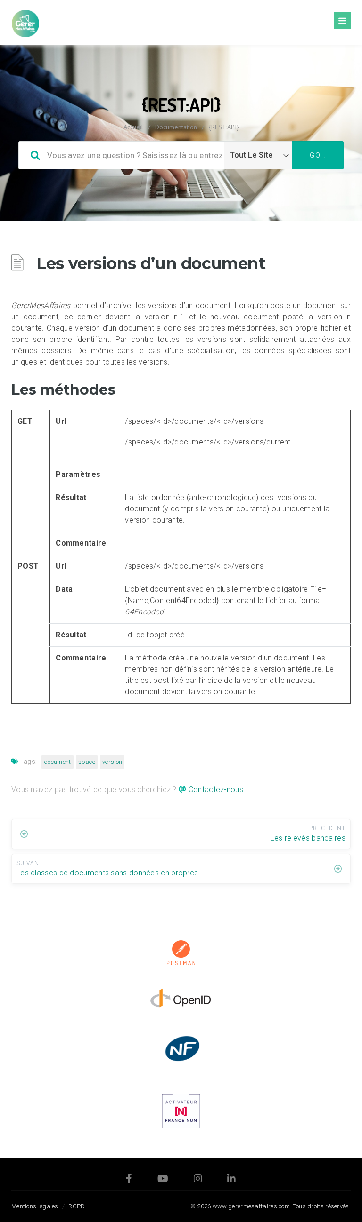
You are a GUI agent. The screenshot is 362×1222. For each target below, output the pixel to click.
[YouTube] (163, 1179)
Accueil (133, 127)
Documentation (176, 127)
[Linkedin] (231, 1179)
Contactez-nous (216, 789)
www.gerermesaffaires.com (251, 1206)
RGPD (76, 1206)
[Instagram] (198, 1179)
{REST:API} (224, 127)
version (112, 761)
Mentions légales (34, 1206)
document (57, 761)
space (87, 761)
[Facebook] (129, 1179)
